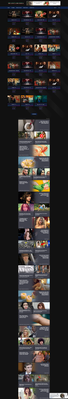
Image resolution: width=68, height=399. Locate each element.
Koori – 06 (27, 53)
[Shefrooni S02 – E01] (14, 48)
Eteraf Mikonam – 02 (27, 70)
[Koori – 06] (27, 48)
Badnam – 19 (41, 53)
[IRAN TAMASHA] (16, 3)
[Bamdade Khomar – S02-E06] (54, 31)
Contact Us (32, 7)
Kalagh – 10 (14, 87)
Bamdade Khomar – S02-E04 (41, 87)
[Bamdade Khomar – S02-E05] (14, 65)
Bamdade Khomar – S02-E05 (14, 70)
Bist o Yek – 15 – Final (40, 104)
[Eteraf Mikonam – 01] (27, 82)
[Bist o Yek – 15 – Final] (40, 98)
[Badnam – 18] (54, 65)
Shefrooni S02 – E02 (40, 19)
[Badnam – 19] (40, 48)
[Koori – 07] (54, 14)
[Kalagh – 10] (14, 82)
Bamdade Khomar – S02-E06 (54, 36)
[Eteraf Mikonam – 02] (27, 65)
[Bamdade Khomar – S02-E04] (40, 82)
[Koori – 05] (40, 65)
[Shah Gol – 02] (14, 14)
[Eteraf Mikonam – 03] (40, 31)
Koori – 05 (40, 70)
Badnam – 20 (14, 36)
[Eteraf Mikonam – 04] (27, 14)
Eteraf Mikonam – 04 (27, 19)
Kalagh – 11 (54, 53)
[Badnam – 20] (14, 31)
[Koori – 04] (54, 82)
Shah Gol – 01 (27, 36)
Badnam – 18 (54, 70)
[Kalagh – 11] (54, 48)
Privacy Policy (19, 7)
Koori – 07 (54, 19)
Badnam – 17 (14, 104)
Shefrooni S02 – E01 (14, 53)
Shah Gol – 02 (14, 19)
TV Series (12, 7)
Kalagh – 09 (27, 104)
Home (9, 7)
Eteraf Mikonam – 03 (40, 36)
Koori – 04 (54, 87)
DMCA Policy (25, 7)
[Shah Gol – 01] (27, 31)
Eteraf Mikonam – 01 (27, 87)
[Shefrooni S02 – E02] (40, 14)
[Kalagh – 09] (27, 98)
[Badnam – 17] (14, 98)
